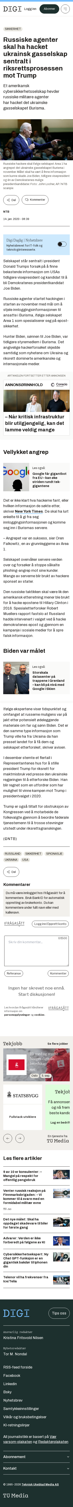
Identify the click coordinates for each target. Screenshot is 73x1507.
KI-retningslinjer (16, 1425)
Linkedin (10, 1384)
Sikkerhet (13, 28)
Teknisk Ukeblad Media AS (40, 1484)
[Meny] (65, 8)
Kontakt (10, 1468)
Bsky (7, 1392)
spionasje (54, 853)
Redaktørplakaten (53, 1442)
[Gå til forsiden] (12, 9)
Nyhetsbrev (13, 1400)
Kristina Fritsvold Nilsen (23, 1338)
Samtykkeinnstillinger (21, 1409)
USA (25, 859)
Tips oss (59, 1313)
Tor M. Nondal (15, 1354)
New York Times (29, 511)
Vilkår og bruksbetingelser (24, 1417)
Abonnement (14, 1457)
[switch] (62, 244)
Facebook (11, 1376)
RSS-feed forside (17, 1367)
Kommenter (37, 199)
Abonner (49, 8)
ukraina (11, 859)
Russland (12, 853)
